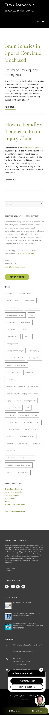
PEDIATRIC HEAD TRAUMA (22, 603)
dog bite (10, 379)
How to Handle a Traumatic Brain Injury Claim (23, 131)
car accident (11, 329)
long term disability (14, 408)
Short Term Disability (14, 489)
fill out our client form (26, 253)
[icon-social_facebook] (7, 586)
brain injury (11, 322)
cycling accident (12, 344)
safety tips (10, 436)
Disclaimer (9, 570)
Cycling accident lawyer (15, 351)
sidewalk (10, 444)
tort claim (36, 444)
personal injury (12, 422)
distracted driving (13, 372)
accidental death (25, 293)
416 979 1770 (17, 658)
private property (13, 429)
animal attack (29, 301)
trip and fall (11, 451)
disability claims (34, 358)
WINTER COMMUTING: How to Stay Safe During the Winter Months (27, 614)
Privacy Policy (10, 568)
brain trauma (25, 322)
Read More (10, 107)
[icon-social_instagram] (23, 586)
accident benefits (13, 301)
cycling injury (34, 351)
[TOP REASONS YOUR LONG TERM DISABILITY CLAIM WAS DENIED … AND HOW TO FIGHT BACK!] (8, 627)
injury (9, 401)
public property (30, 429)
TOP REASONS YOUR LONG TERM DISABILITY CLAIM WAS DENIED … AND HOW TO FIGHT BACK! (28, 626)
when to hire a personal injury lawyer (20, 458)
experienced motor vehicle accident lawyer (22, 386)
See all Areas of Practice (15, 511)
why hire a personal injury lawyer (18, 465)
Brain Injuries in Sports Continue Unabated (23, 53)
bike (31, 315)
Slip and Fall (10, 498)
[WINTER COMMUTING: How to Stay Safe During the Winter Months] (8, 616)
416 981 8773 (21, 665)
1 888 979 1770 (25, 662)
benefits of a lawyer (14, 308)
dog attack (29, 372)
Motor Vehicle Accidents (15, 504)
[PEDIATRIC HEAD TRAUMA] (8, 606)
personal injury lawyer (31, 422)
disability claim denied (15, 358)
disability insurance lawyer (16, 365)
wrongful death (23, 472)
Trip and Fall (10, 501)
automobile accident (31, 147)
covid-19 (27, 336)
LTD (28, 408)
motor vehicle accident (28, 415)
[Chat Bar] (24, 711)
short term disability (27, 436)
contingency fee (12, 336)
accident (10, 293)
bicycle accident (32, 308)
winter (9, 472)
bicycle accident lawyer (15, 315)
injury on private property (26, 401)
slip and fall (23, 444)
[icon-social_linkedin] (18, 586)
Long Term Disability (13, 492)
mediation (10, 415)
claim (24, 329)
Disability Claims (12, 495)
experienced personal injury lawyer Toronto (22, 394)
